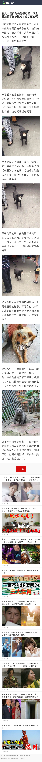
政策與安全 (11, 758)
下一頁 (21, 469)
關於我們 (4, 758)
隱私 (20, 758)
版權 (23, 758)
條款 (17, 758)
